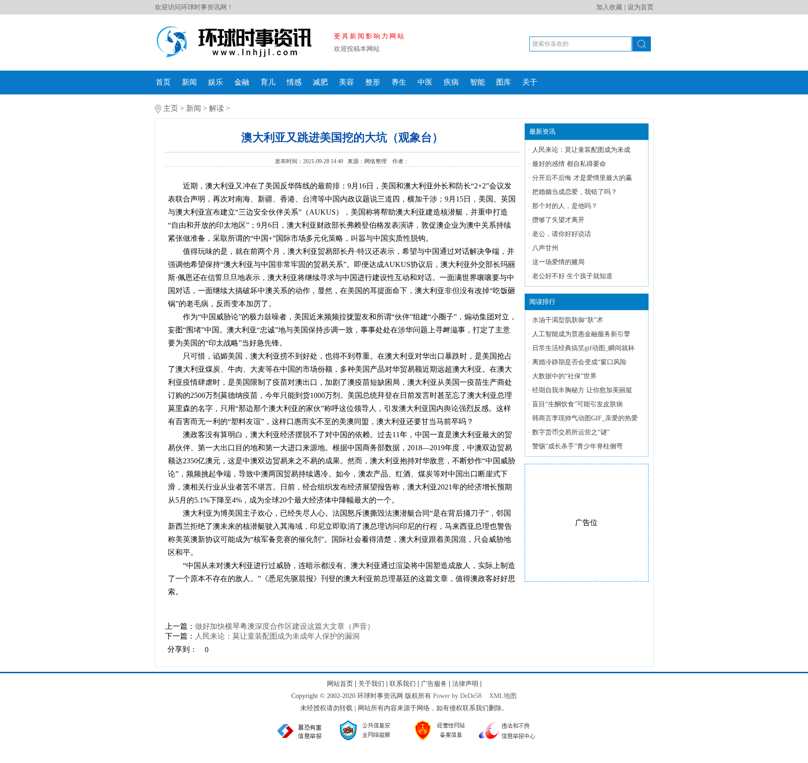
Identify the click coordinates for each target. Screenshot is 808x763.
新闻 (189, 82)
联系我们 (403, 683)
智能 (477, 82)
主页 (170, 108)
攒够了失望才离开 (558, 219)
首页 (163, 82)
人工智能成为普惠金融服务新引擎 (581, 334)
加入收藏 (609, 7)
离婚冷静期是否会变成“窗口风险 (579, 362)
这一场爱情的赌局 (558, 262)
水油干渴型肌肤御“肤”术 (567, 320)
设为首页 (641, 7)
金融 (241, 82)
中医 (425, 82)
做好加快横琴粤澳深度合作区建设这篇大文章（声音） (285, 626)
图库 (503, 82)
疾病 (451, 82)
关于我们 (371, 683)
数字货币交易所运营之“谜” (571, 432)
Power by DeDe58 (457, 695)
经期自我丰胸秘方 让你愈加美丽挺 (582, 390)
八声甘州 (545, 248)
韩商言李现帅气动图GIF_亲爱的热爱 (585, 418)
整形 (372, 82)
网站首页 (340, 683)
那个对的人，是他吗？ (565, 205)
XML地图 (503, 695)
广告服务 (434, 683)
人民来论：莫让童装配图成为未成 (581, 149)
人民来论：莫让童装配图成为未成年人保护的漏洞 (277, 636)
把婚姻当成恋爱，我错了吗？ (574, 191)
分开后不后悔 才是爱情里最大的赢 (582, 177)
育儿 (267, 82)
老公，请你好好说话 (561, 234)
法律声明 (465, 683)
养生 (398, 82)
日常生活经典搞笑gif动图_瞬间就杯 (583, 348)
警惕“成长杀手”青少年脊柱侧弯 (577, 446)
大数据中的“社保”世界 (564, 376)
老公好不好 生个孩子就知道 (572, 276)
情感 (294, 82)
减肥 (320, 82)
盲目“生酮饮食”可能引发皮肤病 (577, 404)
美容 (346, 82)
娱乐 (215, 82)
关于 (529, 82)
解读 (216, 108)
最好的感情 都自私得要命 (569, 163)
